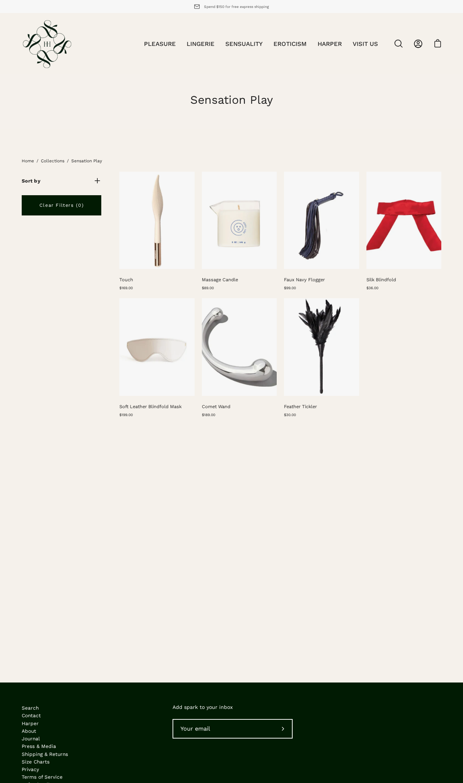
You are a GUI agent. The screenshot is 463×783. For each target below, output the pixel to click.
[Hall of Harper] (47, 43)
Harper (30, 723)
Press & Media (39, 746)
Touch (126, 279)
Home (28, 160)
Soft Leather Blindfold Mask (150, 406)
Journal (31, 738)
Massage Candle (220, 279)
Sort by (31, 181)
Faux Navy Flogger (304, 279)
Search (30, 708)
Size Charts (36, 762)
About (29, 731)
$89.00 (208, 288)
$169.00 (126, 288)
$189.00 (208, 414)
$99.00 (290, 288)
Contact (31, 715)
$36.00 (372, 288)
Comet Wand (216, 406)
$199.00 (126, 414)
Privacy (30, 769)
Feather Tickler (300, 406)
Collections (52, 160)
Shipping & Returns (45, 754)
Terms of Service (42, 777)
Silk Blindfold (381, 279)
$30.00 (290, 414)
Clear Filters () (61, 205)
